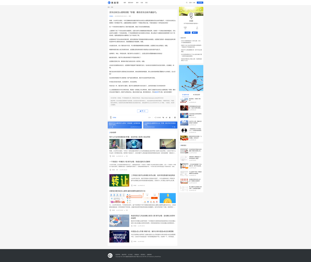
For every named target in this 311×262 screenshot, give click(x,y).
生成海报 (158, 117)
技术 (137, 2)
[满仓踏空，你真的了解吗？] (184, 100)
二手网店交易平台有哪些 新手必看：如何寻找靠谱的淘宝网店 (153, 175)
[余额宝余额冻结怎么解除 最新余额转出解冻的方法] (142, 198)
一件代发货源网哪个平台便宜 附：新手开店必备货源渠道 (195, 166)
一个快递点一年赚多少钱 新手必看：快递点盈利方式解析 (129, 162)
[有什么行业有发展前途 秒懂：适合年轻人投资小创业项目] (142, 144)
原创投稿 (200, 2)
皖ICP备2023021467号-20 (141, 256)
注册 (194, 2)
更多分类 (130, 2)
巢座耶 (157, 92)
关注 (188, 32)
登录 (190, 2)
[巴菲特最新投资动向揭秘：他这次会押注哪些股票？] (184, 107)
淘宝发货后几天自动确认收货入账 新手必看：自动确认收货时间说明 (153, 217)
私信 (195, 32)
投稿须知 (149, 254)
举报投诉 (136, 254)
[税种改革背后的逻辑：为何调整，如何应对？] (184, 138)
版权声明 (124, 254)
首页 (125, 2)
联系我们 (143, 254)
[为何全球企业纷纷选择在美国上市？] (184, 115)
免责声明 (117, 254)
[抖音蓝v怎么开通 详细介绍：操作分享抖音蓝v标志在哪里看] (119, 236)
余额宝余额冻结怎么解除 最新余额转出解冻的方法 (127, 191)
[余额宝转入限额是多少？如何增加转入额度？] (184, 158)
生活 (142, 2)
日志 (146, 2)
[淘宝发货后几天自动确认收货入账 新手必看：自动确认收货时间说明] (119, 221)
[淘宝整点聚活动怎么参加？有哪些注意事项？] (184, 181)
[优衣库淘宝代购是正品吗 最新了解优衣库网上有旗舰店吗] (184, 150)
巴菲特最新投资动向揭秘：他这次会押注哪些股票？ (195, 108)
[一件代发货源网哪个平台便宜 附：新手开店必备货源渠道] (184, 165)
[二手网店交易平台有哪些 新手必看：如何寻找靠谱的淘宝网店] (119, 180)
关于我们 (130, 254)
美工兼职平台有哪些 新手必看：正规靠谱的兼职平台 (195, 188)
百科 (130, 16)
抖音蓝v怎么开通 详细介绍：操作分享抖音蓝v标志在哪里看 (152, 231)
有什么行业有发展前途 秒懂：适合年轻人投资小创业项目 (129, 137)
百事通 (111, 16)
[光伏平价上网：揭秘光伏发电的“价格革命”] (184, 123)
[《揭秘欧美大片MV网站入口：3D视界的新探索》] (184, 130)
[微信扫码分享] (163, 117)
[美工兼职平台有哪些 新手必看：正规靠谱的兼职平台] (184, 188)
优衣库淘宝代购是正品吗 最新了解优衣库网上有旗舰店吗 (195, 151)
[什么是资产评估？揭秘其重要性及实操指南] (184, 173)
